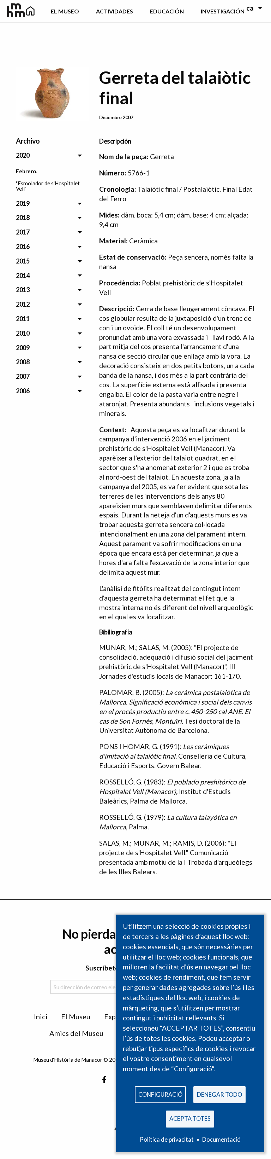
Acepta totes (190, 1118)
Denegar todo (219, 1094)
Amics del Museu (76, 1033)
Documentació (221, 1139)
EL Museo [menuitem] (65, 11)
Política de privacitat (167, 1139)
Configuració (160, 1094)
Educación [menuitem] (167, 11)
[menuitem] (30, 11)
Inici (41, 1016)
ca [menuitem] (250, 8)
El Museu (75, 1016)
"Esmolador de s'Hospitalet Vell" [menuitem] (48, 186)
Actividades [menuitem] (114, 11)
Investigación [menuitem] (223, 11)
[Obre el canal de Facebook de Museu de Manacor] (104, 1080)
